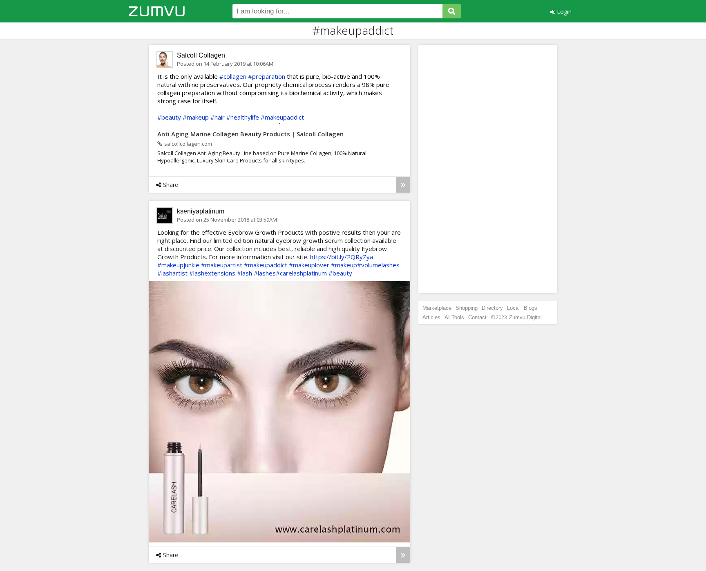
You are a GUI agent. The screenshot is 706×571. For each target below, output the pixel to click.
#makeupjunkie (178, 265)
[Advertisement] (488, 169)
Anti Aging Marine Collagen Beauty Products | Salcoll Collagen (250, 134)
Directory (492, 308)
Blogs (530, 308)
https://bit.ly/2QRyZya (341, 257)
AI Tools (454, 317)
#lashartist (172, 273)
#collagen (232, 76)
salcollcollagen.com (188, 143)
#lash (244, 273)
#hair (217, 117)
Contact (477, 317)
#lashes (265, 273)
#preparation (266, 76)
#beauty (169, 117)
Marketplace (436, 308)
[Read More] (403, 185)
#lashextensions (212, 273)
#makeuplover (309, 265)
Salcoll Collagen (201, 55)
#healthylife (242, 117)
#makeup (196, 117)
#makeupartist (221, 265)
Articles (431, 317)
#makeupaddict (282, 117)
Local (513, 308)
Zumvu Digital (525, 317)
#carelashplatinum (301, 273)
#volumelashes (378, 265)
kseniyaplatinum (200, 211)
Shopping (467, 308)
